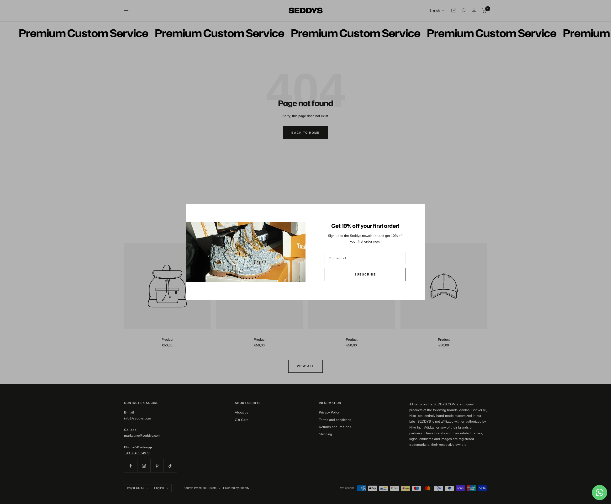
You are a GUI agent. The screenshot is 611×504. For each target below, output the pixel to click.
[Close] (417, 211)
